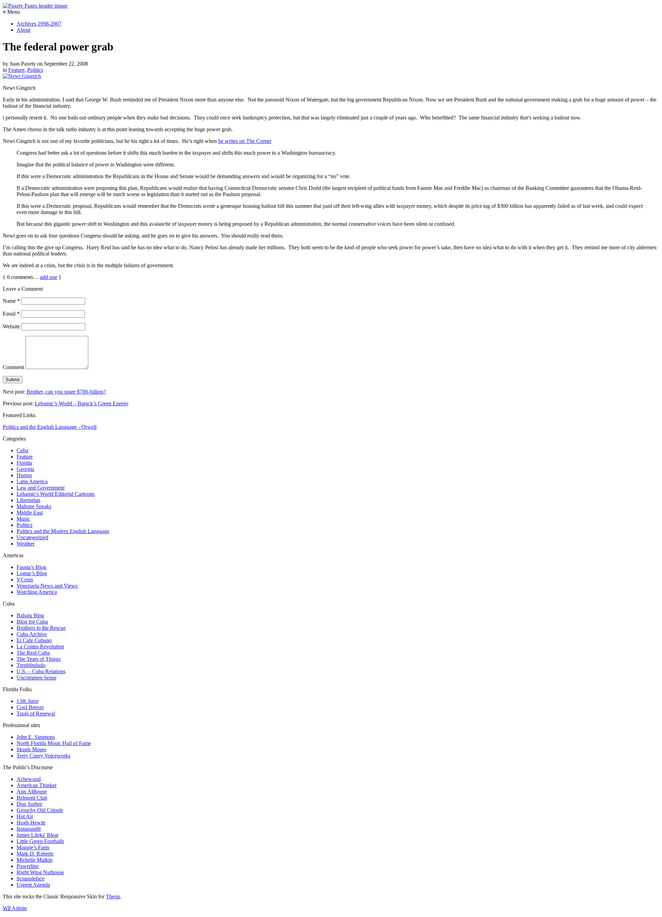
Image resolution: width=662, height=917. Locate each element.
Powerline (28, 866)
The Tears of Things (39, 659)
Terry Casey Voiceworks (43, 756)
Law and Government (40, 488)
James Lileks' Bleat (37, 835)
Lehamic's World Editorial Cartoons (55, 494)
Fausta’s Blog (31, 567)
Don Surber (29, 804)
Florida (24, 463)
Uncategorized (32, 537)
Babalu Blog (30, 615)
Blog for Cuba (32, 622)
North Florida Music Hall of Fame (54, 743)
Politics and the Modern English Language (63, 531)
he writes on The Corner (244, 141)
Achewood (29, 779)
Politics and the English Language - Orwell (50, 427)
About (23, 30)
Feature (16, 70)
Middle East (30, 512)
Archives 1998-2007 (39, 24)
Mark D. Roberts (35, 854)
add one (48, 277)
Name (11, 301)
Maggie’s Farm (33, 847)
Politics (35, 70)
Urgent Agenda (33, 885)
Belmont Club (32, 798)
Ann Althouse (32, 791)
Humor (24, 475)
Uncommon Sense (37, 677)
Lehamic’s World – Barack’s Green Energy (82, 403)
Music (23, 519)
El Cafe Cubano (34, 640)
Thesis (113, 896)
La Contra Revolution (40, 646)
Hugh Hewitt (31, 823)
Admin (15, 908)
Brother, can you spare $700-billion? (66, 392)
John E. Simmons (36, 737)
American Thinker (37, 785)
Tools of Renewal (36, 713)
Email (11, 314)
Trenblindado (31, 665)
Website (11, 326)
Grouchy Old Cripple (40, 810)
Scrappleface (30, 878)
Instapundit (29, 829)
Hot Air (25, 816)
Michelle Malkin (34, 860)
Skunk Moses (31, 749)
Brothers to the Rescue (41, 628)
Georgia (25, 469)
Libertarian (28, 500)
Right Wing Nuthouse (40, 872)
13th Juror (28, 701)
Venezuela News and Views (47, 586)
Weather (25, 544)
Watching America (37, 592)
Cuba (22, 450)
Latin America (32, 481)
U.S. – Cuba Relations (41, 671)
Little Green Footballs (40, 841)
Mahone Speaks (34, 506)
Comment (13, 367)
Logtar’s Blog (32, 573)
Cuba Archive (32, 634)
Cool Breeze (30, 707)
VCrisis (25, 579)
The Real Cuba (33, 653)
